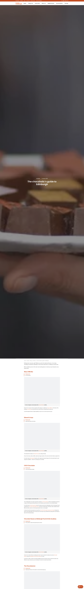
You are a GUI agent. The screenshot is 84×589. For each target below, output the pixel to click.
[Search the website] (62, 0)
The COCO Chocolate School (34, 506)
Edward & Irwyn (36, 453)
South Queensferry (33, 505)
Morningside (32, 458)
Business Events (33, 0)
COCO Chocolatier (45, 501)
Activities (38, 178)
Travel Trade (28, 0)
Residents (21, 0)
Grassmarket (29, 409)
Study (24, 0)
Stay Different (17, 0)
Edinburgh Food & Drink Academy (35, 556)
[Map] (63, 0)
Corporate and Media (39, 0)
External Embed (41, 404)
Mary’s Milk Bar (49, 407)
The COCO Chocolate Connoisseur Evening (47, 510)
